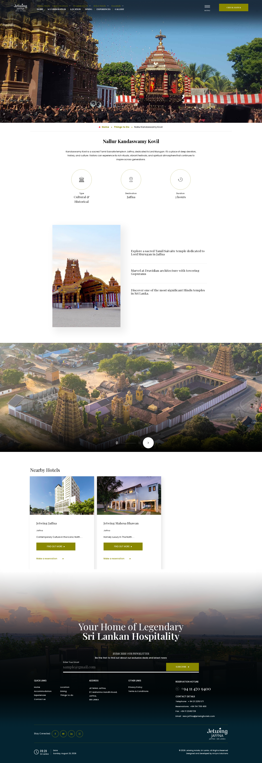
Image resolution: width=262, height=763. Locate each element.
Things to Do (121, 127)
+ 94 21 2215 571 (196, 701)
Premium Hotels (80, 6)
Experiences (104, 9)
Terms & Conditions (138, 691)
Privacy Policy (135, 687)
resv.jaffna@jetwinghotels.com (199, 716)
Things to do (66, 695)
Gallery (119, 9)
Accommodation (56, 9)
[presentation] (148, 442)
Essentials (116, 6)
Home (40, 9)
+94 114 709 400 (198, 706)
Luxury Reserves (60, 6)
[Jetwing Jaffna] (21, 7)
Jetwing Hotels (43, 6)
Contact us (40, 699)
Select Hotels (100, 6)
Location (75, 9)
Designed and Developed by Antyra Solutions (207, 753)
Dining (88, 9)
